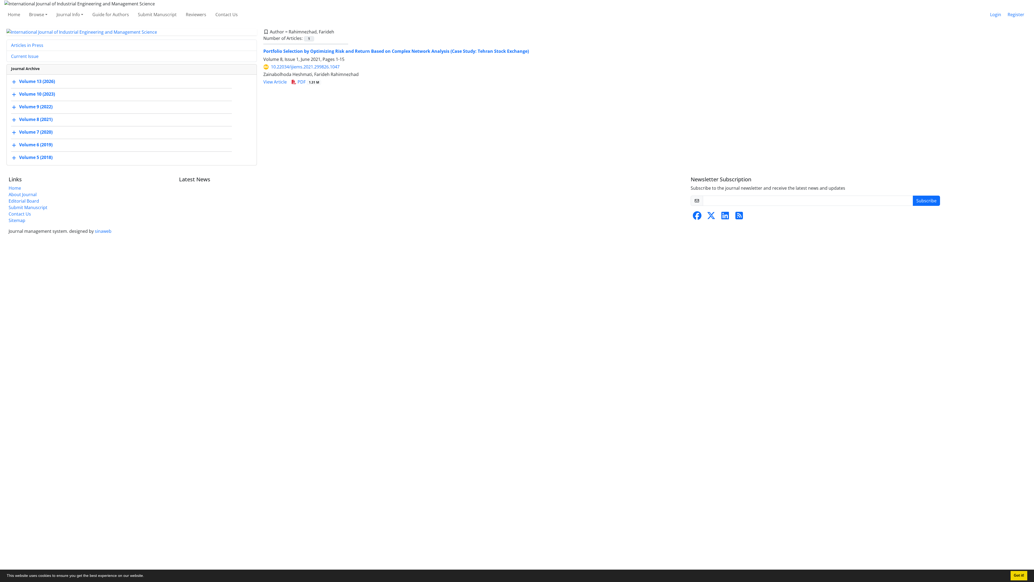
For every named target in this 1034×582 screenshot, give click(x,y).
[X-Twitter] (711, 217)
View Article (275, 82)
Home (14, 15)
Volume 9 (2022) (36, 107)
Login (995, 15)
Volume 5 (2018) (36, 158)
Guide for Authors (110, 15)
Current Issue (25, 56)
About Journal (23, 195)
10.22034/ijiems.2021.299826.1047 (305, 67)
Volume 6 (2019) (36, 145)
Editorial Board (24, 201)
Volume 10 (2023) (37, 94)
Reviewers (196, 15)
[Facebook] (697, 217)
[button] (146, 576)
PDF (307, 82)
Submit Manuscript (157, 15)
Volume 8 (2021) (36, 120)
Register (1016, 15)
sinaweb (103, 231)
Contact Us (226, 15)
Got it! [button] (1019, 575)
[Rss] (739, 217)
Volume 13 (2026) (37, 82)
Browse (36, 15)
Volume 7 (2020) (36, 132)
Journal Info (68, 15)
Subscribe (926, 201)
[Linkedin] (725, 217)
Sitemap (17, 220)
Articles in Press (27, 45)
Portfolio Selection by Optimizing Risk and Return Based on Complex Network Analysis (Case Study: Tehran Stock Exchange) (396, 51)
